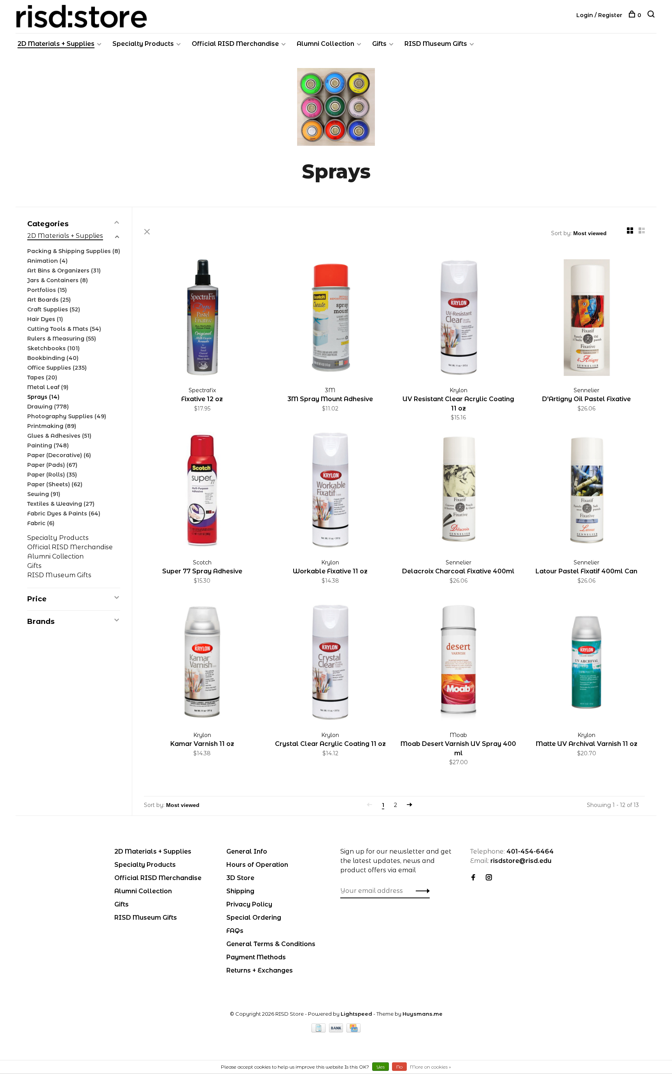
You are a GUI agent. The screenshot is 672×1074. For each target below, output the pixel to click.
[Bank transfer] (337, 1030)
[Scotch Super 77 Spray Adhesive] (202, 491)
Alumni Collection (325, 43)
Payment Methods (256, 957)
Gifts (379, 43)
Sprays (43, 396)
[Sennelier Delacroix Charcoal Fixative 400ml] (458, 491)
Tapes (42, 377)
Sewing (43, 494)
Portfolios (47, 289)
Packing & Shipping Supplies (73, 251)
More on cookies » (430, 1067)
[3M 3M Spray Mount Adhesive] (330, 319)
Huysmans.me (422, 1014)
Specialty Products (143, 43)
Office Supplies (57, 367)
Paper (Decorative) (59, 455)
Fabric (40, 523)
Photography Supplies (66, 416)
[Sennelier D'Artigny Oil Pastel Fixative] (586, 319)
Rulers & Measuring (61, 338)
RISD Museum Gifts (435, 43)
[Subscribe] (420, 890)
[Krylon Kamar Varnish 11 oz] (202, 663)
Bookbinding (53, 358)
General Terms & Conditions (270, 944)
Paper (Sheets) (54, 484)
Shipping (240, 891)
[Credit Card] (353, 1030)
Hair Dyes (45, 319)
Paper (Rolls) (52, 474)
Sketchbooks (53, 348)
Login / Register (599, 15)
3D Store (240, 878)
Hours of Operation (257, 864)
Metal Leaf (47, 387)
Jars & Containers (57, 280)
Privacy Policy (249, 904)
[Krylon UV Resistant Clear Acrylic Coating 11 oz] (458, 319)
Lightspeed (356, 1014)
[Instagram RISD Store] (489, 878)
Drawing (48, 406)
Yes (380, 1067)
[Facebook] (473, 878)
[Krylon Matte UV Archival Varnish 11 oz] (586, 663)
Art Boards (49, 299)
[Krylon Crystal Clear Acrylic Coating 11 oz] (330, 663)
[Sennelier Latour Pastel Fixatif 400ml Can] (586, 491)
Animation (47, 260)
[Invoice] (319, 1030)
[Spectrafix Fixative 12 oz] (202, 319)
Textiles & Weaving (60, 503)
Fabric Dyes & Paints (63, 513)
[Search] (652, 15)
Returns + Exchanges (259, 970)
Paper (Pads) (52, 464)
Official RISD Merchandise (235, 43)
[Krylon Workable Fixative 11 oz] (330, 491)
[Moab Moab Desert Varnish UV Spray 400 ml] (458, 663)
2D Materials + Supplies (56, 43)
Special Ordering (253, 917)
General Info (246, 851)
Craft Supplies (53, 309)
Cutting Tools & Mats (64, 328)
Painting (48, 445)
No (399, 1067)
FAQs (234, 930)
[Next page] (409, 805)
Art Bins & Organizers (64, 270)
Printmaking (51, 426)
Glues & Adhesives (59, 435)
